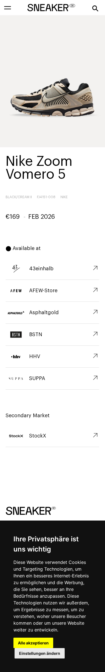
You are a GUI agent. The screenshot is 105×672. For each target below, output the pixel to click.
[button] (7, 7)
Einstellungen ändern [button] (39, 653)
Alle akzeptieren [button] (33, 642)
